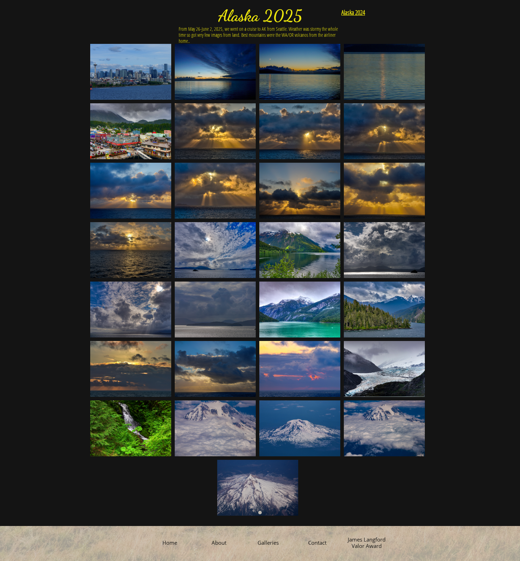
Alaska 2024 (353, 12)
